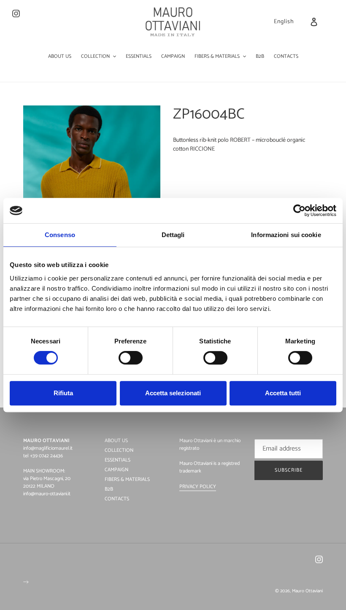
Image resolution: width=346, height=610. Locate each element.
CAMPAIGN (116, 470)
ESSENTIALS (117, 460)
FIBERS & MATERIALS (127, 479)
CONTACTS (117, 499)
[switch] (131, 357)
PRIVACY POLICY (197, 487)
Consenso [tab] (60, 234)
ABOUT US (116, 441)
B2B (109, 489)
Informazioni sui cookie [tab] (286, 234)
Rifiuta (63, 393)
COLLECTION (119, 450)
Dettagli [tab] (173, 234)
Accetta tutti (283, 393)
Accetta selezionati (173, 393)
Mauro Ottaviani (307, 591)
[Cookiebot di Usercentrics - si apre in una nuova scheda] (299, 210)
